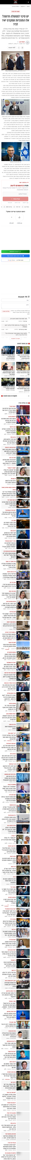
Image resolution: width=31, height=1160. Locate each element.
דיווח (7, 321)
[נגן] (15, 107)
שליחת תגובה (6, 311)
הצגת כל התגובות (15, 338)
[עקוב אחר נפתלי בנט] (23, 207)
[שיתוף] (18, 47)
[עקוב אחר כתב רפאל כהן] (18, 42)
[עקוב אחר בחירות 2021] (4, 207)
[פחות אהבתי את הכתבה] (11, 217)
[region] (15, 107)
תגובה (2, 321)
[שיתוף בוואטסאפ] (22, 47)
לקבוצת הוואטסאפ (14, 251)
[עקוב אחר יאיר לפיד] (14, 207)
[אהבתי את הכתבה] (19, 217)
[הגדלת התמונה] (27, 53)
